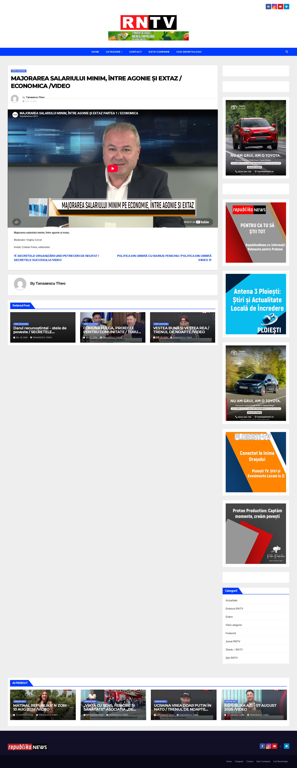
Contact (135, 51)
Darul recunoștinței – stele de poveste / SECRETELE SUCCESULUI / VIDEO (40, 332)
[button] (287, 51)
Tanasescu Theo (35, 97)
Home (95, 51)
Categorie (113, 51)
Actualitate (232, 600)
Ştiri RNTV (232, 658)
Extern (229, 617)
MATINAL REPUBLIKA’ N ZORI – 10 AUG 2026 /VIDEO (41, 707)
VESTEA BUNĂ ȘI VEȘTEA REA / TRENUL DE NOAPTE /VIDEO (181, 330)
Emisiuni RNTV (234, 608)
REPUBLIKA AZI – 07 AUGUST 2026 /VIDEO (250, 707)
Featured (231, 633)
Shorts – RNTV (234, 649)
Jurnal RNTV (233, 641)
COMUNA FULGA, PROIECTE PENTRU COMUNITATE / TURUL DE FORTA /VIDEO (111, 332)
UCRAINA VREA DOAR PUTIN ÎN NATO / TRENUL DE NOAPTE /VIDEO (182, 709)
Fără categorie (19, 71)
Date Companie (159, 51)
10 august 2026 (25, 715)
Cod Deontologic (189, 51)
